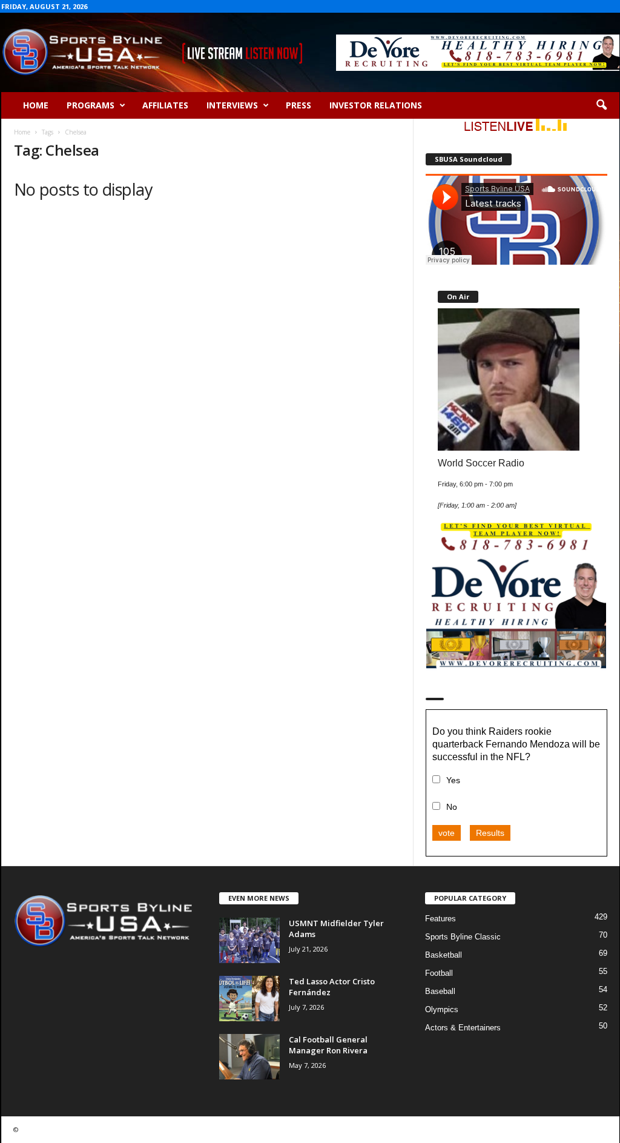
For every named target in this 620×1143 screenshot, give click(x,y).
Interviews (232, 105)
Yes (453, 780)
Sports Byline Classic (463, 936)
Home (35, 105)
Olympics (441, 1009)
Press (298, 105)
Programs (90, 105)
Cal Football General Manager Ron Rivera (328, 1045)
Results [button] (490, 833)
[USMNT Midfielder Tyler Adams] (249, 940)
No (451, 807)
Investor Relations (375, 105)
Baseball (440, 991)
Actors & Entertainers (463, 1027)
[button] (601, 105)
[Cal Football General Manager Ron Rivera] (249, 1056)
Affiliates (165, 105)
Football (439, 973)
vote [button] (446, 833)
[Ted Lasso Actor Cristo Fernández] (249, 998)
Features (440, 918)
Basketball (443, 954)
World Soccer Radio (481, 462)
